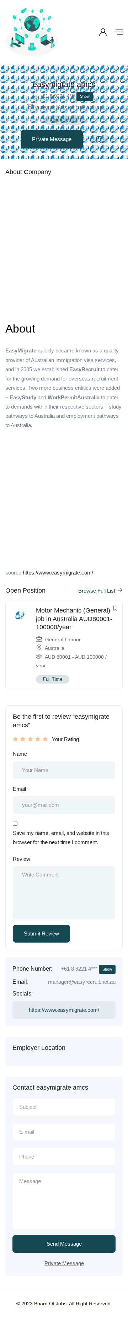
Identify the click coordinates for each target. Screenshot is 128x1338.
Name (20, 754)
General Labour (63, 639)
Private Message (51, 139)
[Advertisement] (64, 248)
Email (19, 789)
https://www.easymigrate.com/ (58, 573)
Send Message (64, 1244)
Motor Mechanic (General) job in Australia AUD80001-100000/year (74, 619)
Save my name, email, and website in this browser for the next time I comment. (61, 837)
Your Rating (65, 739)
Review (21, 859)
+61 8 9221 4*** (65, 96)
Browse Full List (97, 591)
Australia (54, 648)
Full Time (52, 679)
